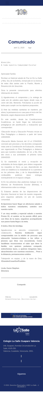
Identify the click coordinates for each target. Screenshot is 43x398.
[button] (7, 3)
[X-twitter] (23, 2)
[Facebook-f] (27, 2)
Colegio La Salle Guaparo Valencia (21, 341)
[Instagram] (19, 2)
